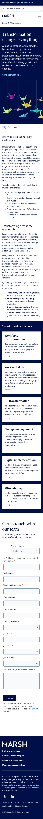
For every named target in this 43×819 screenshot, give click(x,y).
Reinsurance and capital (13, 755)
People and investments (13, 760)
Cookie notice (7, 806)
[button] (40, 3)
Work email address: (12, 585)
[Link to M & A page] (21, 505)
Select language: (18, 546)
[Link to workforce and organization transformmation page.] (21, 356)
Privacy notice (20, 802)
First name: (8, 561)
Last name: (8, 573)
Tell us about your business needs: (18, 669)
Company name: (10, 597)
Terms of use (7, 802)
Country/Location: (11, 621)
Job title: (7, 633)
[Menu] (39, 15)
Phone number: (10, 609)
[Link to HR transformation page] (21, 418)
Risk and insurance (11, 751)
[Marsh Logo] (14, 744)
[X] (5, 797)
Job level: (7, 645)
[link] (4, 127)
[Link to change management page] (21, 449)
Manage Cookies (21, 806)
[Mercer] (10, 15)
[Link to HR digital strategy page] (21, 477)
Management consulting (13, 765)
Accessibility (33, 802)
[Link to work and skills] (21, 390)
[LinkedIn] (12, 797)
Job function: (9, 657)
